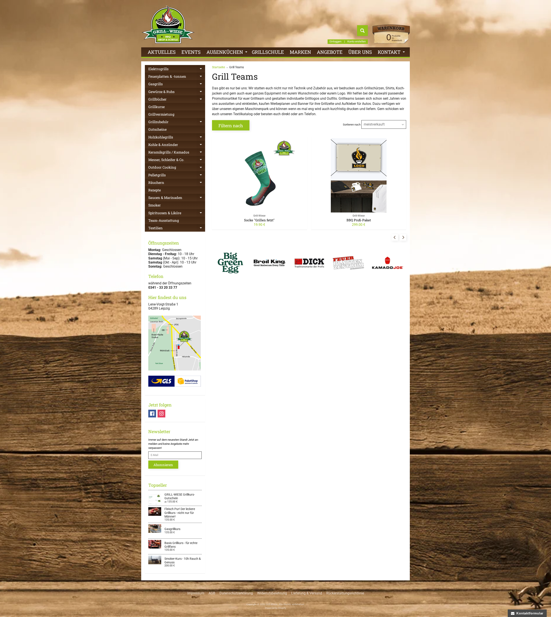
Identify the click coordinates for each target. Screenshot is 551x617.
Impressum (195, 593)
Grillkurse (156, 106)
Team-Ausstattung (163, 220)
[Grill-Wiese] (168, 24)
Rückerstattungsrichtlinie (345, 593)
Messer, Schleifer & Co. (176, 160)
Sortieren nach (352, 124)
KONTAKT (392, 53)
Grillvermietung (161, 114)
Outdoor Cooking (176, 168)
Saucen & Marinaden (176, 198)
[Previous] (395, 237)
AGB (212, 593)
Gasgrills (176, 85)
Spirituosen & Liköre (176, 214)
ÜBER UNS (360, 52)
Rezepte (154, 190)
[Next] (403, 237)
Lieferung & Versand (306, 593)
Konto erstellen (356, 41)
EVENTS (191, 52)
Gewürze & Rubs (176, 92)
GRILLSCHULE (268, 52)
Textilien (176, 229)
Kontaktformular (528, 613)
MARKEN (300, 52)
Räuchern (176, 183)
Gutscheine (157, 129)
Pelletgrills (176, 176)
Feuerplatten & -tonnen (176, 77)
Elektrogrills (176, 70)
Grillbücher (176, 100)
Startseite (218, 67)
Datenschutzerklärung (236, 593)
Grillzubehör (176, 122)
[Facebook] (152, 413)
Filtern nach (230, 125)
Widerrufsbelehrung (272, 593)
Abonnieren (163, 464)
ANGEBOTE (329, 52)
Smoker (154, 205)
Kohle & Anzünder (176, 145)
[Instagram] (161, 413)
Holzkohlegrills (176, 138)
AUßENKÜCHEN (227, 53)
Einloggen (335, 41)
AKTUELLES (162, 52)
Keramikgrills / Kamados (176, 153)
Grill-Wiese (271, 604)
